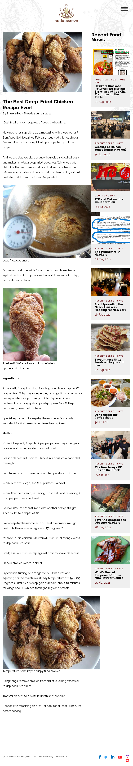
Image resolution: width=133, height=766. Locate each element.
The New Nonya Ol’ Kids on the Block (108, 469)
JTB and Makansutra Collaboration (109, 201)
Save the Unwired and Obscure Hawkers (110, 521)
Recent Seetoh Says (109, 143)
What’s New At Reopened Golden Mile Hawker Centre (109, 575)
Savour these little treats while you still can (110, 362)
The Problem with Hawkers (107, 253)
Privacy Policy (45, 756)
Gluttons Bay (105, 196)
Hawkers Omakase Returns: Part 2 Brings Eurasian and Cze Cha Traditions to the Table (110, 91)
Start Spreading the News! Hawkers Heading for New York (110, 307)
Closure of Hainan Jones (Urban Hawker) (110, 148)
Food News (102, 80)
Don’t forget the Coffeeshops (106, 416)
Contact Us (61, 756)
